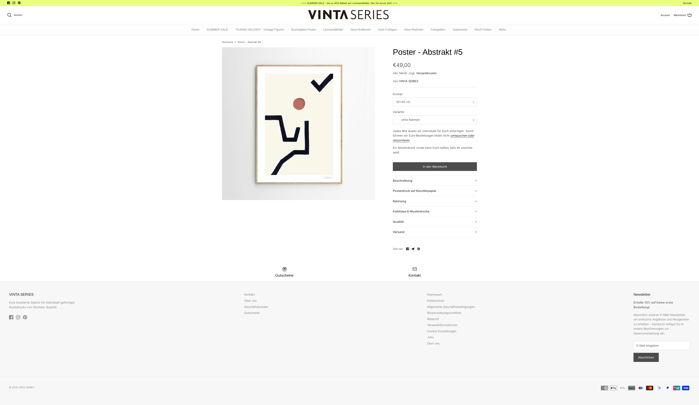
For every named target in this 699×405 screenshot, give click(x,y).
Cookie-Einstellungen (441, 331)
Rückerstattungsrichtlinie (444, 313)
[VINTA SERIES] (349, 15)
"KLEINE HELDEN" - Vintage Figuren (259, 29)
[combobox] (435, 101)
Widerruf (433, 319)
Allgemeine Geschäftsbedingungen (451, 307)
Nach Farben (483, 29)
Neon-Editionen (361, 29)
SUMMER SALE (217, 29)
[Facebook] (8, 2)
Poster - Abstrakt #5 (249, 42)
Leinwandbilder (333, 29)
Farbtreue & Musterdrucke (411, 211)
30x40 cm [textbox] (403, 102)
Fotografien (438, 29)
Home (195, 29)
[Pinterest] (19, 2)
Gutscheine (460, 29)
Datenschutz (435, 300)
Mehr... (503, 29)
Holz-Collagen (387, 29)
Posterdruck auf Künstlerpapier (414, 191)
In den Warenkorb (435, 166)
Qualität (398, 222)
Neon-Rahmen (413, 29)
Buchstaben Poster (303, 29)
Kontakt (687, 3)
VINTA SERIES (408, 81)
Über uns (250, 300)
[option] (298, 123)
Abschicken (646, 357)
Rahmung (399, 201)
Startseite (227, 42)
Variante (398, 112)
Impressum (434, 294)
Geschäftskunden (256, 307)
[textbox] (410, 120)
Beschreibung (402, 180)
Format (397, 94)
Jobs (430, 337)
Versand (398, 232)
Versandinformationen (442, 325)
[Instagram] (14, 2)
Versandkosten (426, 73)
